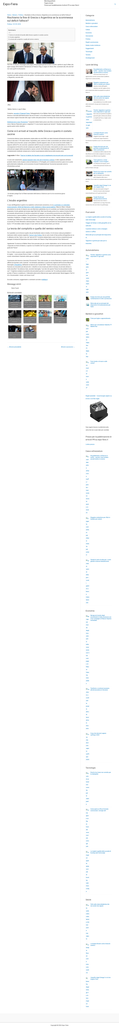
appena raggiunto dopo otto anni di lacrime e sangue (38, 160)
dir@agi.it (45, 279)
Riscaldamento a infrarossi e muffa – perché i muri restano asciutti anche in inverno (102, 70)
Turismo (88, 55)
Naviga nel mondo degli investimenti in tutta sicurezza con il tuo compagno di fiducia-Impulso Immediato (100, 618)
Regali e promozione (92, 42)
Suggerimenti (90, 48)
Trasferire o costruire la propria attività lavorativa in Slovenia (99, 689)
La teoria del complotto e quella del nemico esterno (24, 39)
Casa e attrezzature (92, 26)
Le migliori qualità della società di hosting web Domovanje (100, 852)
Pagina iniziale (48, 3)
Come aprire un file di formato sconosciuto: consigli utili (99, 809)
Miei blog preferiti (49, 1)
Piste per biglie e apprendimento (100, 318)
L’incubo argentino (14, 37)
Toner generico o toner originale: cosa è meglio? (101, 160)
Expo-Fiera (10, 4)
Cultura (88, 29)
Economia (89, 33)
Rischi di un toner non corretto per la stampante (102, 172)
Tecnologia (89, 51)
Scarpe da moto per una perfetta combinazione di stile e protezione (101, 148)
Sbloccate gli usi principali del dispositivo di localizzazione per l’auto (100, 304)
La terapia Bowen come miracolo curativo (100, 133)
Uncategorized (90, 58)
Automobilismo (90, 20)
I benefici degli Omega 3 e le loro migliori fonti (102, 186)
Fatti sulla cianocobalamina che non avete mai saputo (101, 97)
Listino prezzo (90, 444)
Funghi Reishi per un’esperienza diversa (100, 198)
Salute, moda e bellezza (93, 45)
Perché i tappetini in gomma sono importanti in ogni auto (101, 111)
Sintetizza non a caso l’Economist (17, 122)
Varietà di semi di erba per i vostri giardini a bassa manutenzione (100, 560)
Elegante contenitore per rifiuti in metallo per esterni (101, 83)
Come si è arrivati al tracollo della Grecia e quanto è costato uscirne (28, 35)
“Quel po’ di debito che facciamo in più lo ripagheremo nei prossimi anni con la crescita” (46, 155)
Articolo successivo (68, 347)
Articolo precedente (14, 347)
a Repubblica (18, 265)
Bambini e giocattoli (92, 23)
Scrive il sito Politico (35, 235)
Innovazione (89, 36)
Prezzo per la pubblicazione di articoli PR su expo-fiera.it (61, 5)
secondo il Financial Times (22, 113)
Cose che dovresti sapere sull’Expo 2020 (98, 734)
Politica (9, 24)
